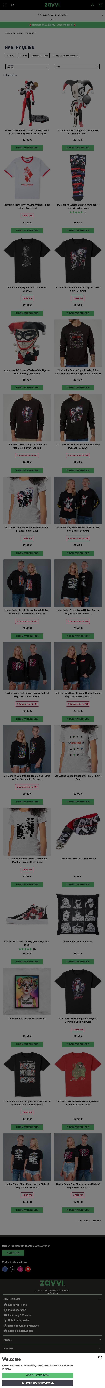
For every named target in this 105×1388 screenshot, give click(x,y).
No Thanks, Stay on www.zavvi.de (38, 1383)
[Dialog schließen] (100, 1357)
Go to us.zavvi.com (37, 1375)
